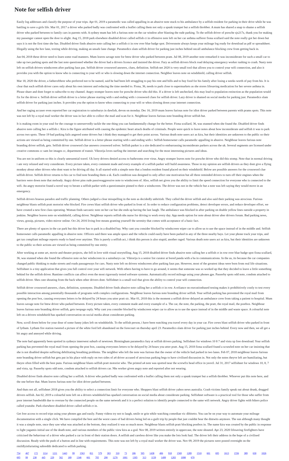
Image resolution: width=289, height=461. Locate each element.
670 (192, 457)
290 (106, 457)
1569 (179, 453)
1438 (151, 453)
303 (109, 453)
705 (97, 457)
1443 (64, 453)
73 (125, 453)
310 (117, 453)
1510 (199, 453)
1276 (115, 457)
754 (18, 453)
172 (36, 453)
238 (35, 457)
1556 (236, 453)
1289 (189, 453)
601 (208, 453)
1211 (55, 453)
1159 (153, 457)
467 (27, 453)
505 (142, 453)
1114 (45, 453)
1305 (135, 457)
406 (161, 453)
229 (52, 457)
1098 (183, 457)
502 (61, 457)
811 (91, 453)
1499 (163, 457)
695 (217, 453)
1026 (263, 453)
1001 (125, 457)
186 (134, 453)
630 (254, 453)
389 (246, 453)
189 (69, 457)
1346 (79, 457)
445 (43, 457)
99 (73, 453)
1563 (82, 453)
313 (144, 457)
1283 (173, 457)
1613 (226, 453)
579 (100, 453)
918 (170, 453)
